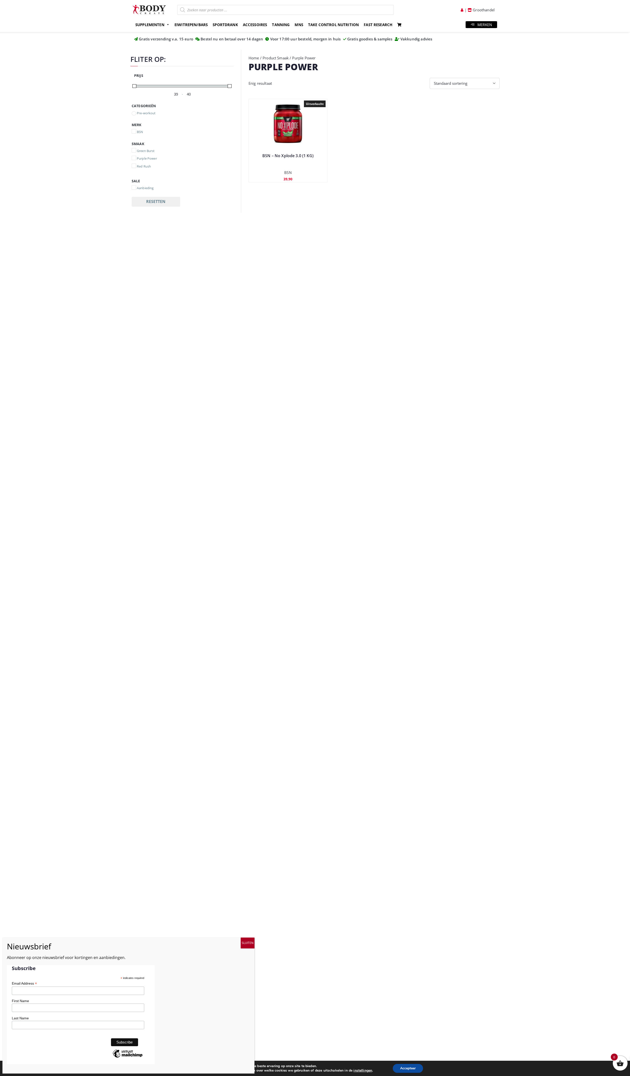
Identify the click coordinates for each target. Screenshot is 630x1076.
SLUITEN (247, 943)
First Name (20, 1001)
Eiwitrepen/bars (191, 24)
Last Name (20, 1018)
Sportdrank (225, 24)
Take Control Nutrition (333, 24)
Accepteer (408, 1068)
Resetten (155, 201)
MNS (299, 24)
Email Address (24, 983)
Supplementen (149, 24)
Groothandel (483, 9)
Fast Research (378, 24)
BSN (287, 172)
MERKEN (484, 24)
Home (254, 57)
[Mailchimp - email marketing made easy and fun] (127, 1057)
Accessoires (255, 24)
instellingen (362, 1070)
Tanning (281, 24)
